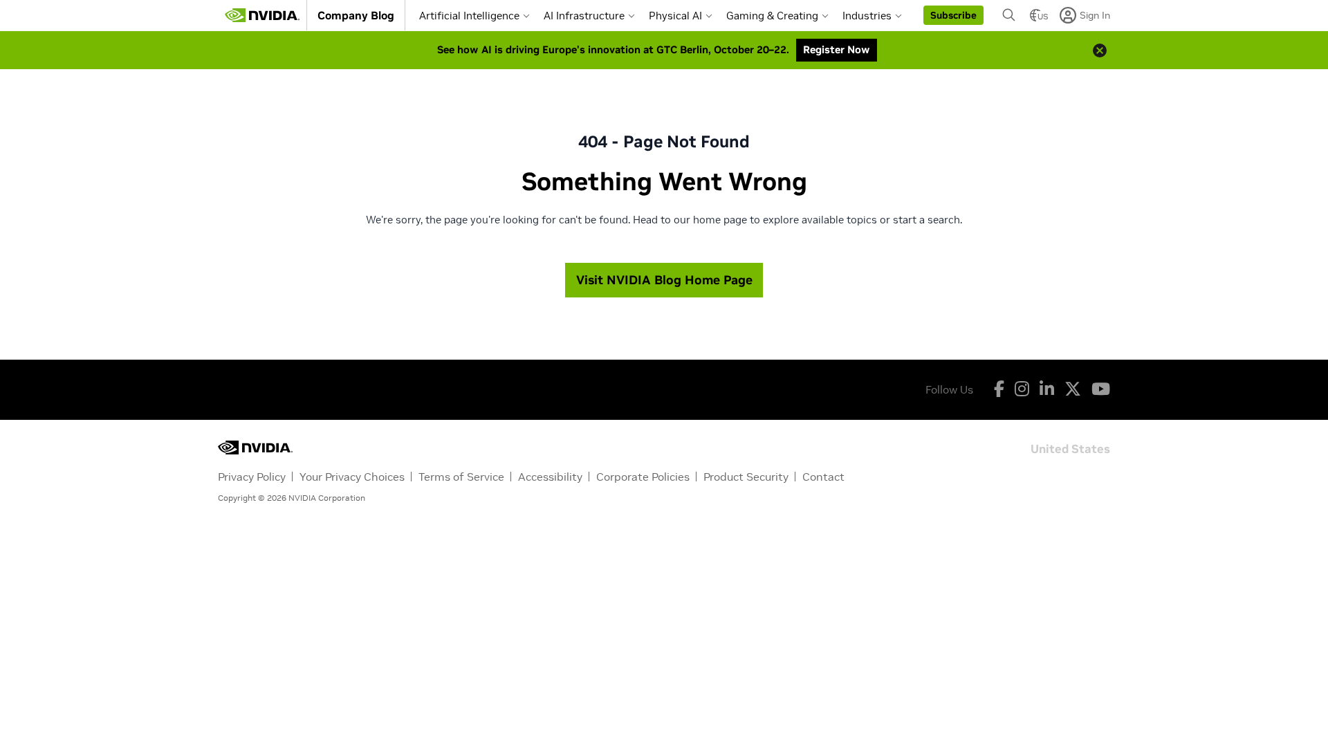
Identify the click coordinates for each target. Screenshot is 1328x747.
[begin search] (1009, 15)
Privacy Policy (252, 476)
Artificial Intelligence (469, 15)
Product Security (745, 476)
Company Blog (355, 15)
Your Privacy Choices (352, 476)
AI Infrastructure (584, 15)
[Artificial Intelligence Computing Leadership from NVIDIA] (262, 15)
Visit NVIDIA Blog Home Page (664, 280)
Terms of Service (461, 476)
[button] (953, 15)
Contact (823, 476)
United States (1070, 447)
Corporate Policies (643, 476)
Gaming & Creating (772, 15)
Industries (867, 15)
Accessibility (550, 476)
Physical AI (675, 15)
